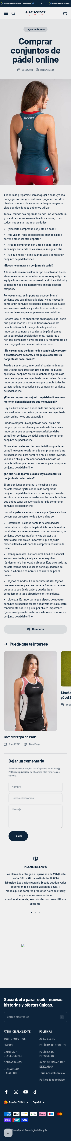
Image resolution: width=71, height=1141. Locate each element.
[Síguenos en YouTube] (25, 1091)
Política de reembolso (52, 1079)
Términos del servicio (52, 1073)
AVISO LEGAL (47, 1038)
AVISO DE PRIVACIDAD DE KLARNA (52, 1064)
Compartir (38, 629)
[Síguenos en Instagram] (16, 1091)
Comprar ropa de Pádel (20, 737)
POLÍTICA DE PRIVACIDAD (46, 1053)
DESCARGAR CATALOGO (11, 1071)
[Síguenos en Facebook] (6, 1091)
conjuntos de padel (35, 29)
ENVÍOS (8, 1045)
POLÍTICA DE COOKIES (52, 1045)
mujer (44, 454)
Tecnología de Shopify (36, 1130)
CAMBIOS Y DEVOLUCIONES (13, 1053)
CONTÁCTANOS (13, 1062)
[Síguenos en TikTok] (35, 1091)
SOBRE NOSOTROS (15, 1038)
